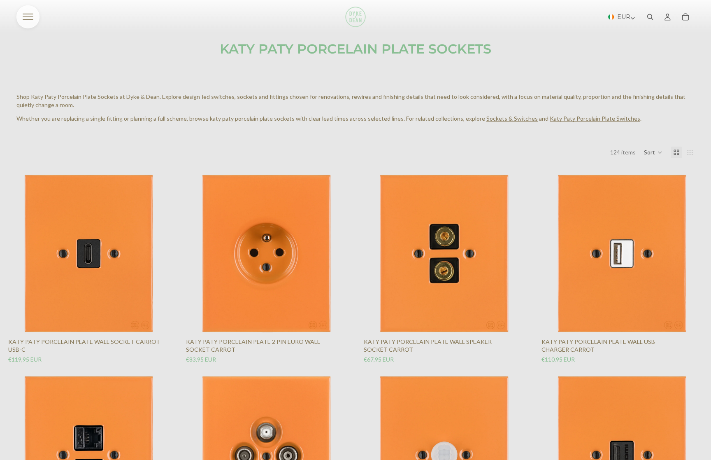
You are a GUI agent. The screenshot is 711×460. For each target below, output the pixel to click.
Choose (162, 319)
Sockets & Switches (512, 118)
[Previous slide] (20, 254)
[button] (653, 152)
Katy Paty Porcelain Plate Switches (595, 118)
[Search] (650, 17)
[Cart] (685, 17)
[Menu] (28, 16)
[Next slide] (158, 254)
